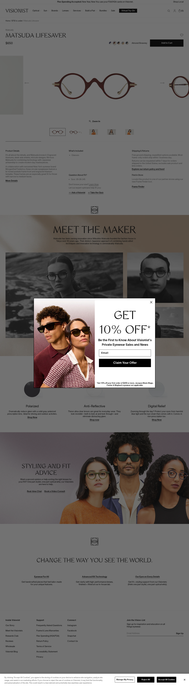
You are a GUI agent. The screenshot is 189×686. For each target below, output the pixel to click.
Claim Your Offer (125, 363)
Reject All (146, 680)
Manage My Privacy (124, 680)
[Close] (185, 680)
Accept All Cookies (166, 680)
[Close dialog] (151, 302)
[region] (94, 680)
